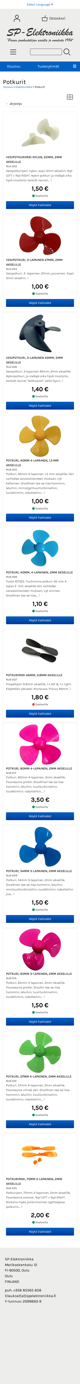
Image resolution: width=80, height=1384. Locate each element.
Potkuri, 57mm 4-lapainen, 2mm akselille (38, 1076)
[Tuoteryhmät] (13, 52)
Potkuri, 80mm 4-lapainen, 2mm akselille (39, 768)
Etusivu (13, 66)
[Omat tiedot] (16, 18)
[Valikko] (74, 66)
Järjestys (16, 103)
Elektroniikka (24, 87)
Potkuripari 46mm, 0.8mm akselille (34, 675)
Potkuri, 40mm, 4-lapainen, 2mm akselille (39, 572)
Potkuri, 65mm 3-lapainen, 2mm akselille (39, 974)
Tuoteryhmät (48, 66)
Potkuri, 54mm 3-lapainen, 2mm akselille (39, 871)
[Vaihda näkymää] (70, 98)
